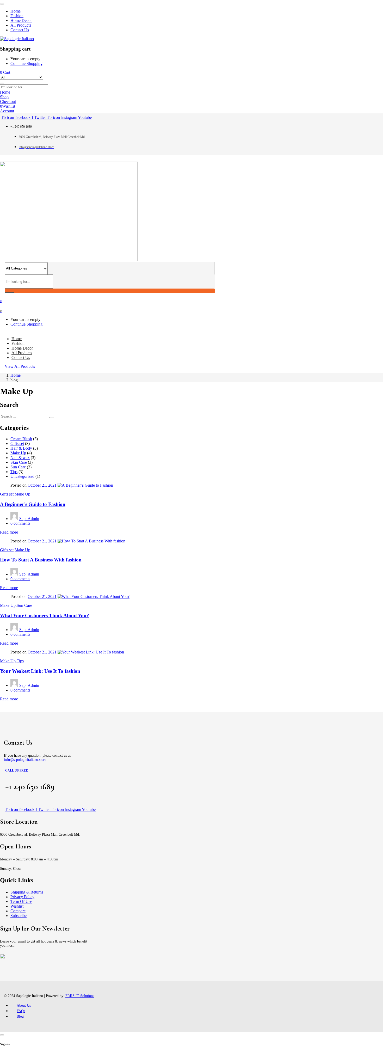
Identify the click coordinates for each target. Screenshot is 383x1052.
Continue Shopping (26, 63)
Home (15, 375)
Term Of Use (21, 901)
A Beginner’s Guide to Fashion (32, 504)
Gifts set (17, 443)
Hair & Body (21, 448)
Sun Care (18, 467)
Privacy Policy (22, 897)
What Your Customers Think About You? (44, 615)
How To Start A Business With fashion (41, 559)
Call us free (16, 770)
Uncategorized (22, 476)
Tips (13, 471)
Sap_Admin (29, 518)
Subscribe (18, 915)
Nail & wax (20, 457)
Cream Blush (21, 439)
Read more (9, 532)
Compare (18, 911)
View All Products (20, 366)
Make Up (18, 453)
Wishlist (16, 906)
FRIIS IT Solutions (79, 996)
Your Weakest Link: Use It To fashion (40, 671)
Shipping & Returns (26, 892)
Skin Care (18, 462)
